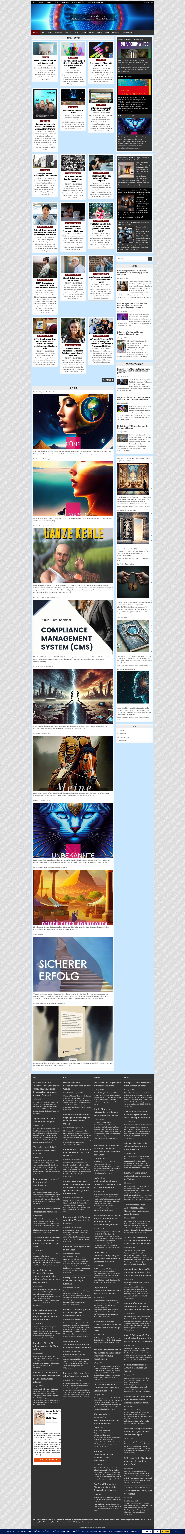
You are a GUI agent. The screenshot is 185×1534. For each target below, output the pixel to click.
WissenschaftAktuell (74, 173)
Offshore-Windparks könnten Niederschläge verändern (130, 322)
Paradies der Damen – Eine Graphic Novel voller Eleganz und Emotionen (133, 448)
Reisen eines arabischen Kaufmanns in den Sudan (50, 662)
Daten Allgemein (127, 32)
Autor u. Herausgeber (78, 2)
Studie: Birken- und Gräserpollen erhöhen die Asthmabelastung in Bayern (107, 1114)
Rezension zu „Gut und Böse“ (127, 499)
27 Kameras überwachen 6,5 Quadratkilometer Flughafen (101, 109)
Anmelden (120, 719)
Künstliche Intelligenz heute (126, 658)
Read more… (108, 1175)
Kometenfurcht (123, 76)
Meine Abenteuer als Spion (42, 528)
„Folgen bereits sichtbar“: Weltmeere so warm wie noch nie (45, 1152)
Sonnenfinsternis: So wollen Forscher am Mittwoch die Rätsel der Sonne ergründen (137, 1274)
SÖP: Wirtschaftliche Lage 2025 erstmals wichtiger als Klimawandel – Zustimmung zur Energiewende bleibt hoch (101, 342)
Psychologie (115, 32)
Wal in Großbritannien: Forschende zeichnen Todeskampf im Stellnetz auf (73, 228)
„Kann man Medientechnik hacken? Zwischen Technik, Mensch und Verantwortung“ (45, 126)
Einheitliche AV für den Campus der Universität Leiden (133, 416)
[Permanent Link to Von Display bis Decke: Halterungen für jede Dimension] (45, 161)
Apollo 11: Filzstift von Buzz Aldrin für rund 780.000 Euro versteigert (138, 1493)
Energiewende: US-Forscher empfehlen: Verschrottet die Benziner (76, 1222)
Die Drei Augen (38, 932)
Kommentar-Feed (123, 726)
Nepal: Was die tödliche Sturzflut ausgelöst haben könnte (73, 179)
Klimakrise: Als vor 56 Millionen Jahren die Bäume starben (46, 1348)
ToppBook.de (65, 2)
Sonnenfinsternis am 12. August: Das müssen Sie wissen (135, 1370)
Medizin (99, 32)
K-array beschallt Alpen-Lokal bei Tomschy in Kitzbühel (74, 1283)
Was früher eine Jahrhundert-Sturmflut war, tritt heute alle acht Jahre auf (77, 1346)
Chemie (107, 32)
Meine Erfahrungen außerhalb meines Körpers (49, 798)
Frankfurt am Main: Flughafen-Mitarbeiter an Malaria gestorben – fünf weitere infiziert (101, 227)
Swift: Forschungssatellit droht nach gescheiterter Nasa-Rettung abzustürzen (137, 1117)
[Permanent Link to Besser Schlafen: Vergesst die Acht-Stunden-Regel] (45, 48)
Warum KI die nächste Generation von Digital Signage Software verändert (133, 387)
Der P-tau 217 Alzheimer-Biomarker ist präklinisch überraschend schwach (106, 1489)
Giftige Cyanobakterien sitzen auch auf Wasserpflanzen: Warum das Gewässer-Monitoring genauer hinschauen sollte (45, 343)
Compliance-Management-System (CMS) (47, 392)
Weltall (50, 32)
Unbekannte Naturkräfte (41, 595)
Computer (68, 32)
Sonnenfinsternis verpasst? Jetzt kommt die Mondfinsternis (46, 1184)
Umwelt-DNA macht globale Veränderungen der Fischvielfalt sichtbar (76, 1315)
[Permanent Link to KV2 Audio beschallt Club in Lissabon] (73, 97)
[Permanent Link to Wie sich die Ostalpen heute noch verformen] (73, 264)
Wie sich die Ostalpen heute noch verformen (73, 279)
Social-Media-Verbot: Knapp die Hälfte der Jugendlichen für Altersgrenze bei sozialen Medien (73, 64)
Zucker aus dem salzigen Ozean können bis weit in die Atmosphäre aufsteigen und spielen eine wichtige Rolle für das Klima (76, 1190)
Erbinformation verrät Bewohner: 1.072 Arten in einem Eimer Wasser (101, 279)
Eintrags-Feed (122, 722)
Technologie (58, 32)
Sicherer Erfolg (38, 729)
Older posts (107, 380)
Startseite (35, 32)
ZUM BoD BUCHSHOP (48, 1462)
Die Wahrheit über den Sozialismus (45, 1003)
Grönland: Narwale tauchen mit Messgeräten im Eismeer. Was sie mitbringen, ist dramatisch (45, 232)
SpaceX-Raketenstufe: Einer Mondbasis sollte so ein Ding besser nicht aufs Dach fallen (138, 1340)
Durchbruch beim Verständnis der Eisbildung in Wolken (77, 1088)
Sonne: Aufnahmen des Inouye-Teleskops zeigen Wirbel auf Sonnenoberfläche (138, 1308)
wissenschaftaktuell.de (92, 16)
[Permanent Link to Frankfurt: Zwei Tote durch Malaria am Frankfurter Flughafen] (101, 163)
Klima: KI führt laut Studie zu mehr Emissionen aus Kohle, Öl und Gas (77, 1155)
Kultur (56, 2)
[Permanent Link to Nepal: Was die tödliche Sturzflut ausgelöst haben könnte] (73, 163)
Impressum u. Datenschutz (95, 2)
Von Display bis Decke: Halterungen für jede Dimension (45, 174)
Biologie (91, 32)
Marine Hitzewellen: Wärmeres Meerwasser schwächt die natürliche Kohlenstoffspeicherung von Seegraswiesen (46, 1278)
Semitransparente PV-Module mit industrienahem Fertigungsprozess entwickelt (132, 261)
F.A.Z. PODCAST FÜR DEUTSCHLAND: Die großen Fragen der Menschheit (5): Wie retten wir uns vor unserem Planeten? (46, 1091)
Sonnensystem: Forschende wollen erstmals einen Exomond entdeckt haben (137, 1402)
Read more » (145, 492)
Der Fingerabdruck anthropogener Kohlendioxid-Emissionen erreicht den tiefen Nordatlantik (73, 352)
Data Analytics (122, 606)
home (34, 2)
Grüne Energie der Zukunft (127, 114)
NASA (43, 32)
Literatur (48, 2)
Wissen (41, 2)
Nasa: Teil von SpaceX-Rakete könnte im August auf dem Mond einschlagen (138, 1434)
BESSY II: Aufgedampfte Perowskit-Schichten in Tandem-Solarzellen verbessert (45, 285)
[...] (47, 456)
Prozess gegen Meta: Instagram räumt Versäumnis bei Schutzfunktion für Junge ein (133, 359)
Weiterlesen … (146, 286)
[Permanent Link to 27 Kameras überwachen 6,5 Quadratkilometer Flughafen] (101, 96)
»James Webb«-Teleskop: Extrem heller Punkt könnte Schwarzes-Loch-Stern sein (137, 1243)
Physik (76, 32)
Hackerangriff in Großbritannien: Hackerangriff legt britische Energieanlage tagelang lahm (132, 294)
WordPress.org (122, 729)
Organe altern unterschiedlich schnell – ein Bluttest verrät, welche (107, 1293)
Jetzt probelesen (52, 1424)
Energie (84, 32)
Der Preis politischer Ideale (126, 553)
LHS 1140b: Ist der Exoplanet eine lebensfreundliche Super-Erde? (137, 1463)
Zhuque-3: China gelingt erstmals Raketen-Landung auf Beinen (137, 1178)
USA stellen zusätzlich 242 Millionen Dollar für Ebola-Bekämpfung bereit (106, 1390)
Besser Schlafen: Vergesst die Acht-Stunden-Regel (45, 62)
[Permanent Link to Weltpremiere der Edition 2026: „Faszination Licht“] (101, 50)
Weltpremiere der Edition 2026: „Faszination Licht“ (101, 64)
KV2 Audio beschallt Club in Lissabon (73, 111)
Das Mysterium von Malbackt (43, 865)
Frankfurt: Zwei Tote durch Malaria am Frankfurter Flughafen (101, 178)
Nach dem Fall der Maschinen (43, 461)
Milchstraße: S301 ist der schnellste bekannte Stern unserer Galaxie (136, 1148)
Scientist (40, 65)
